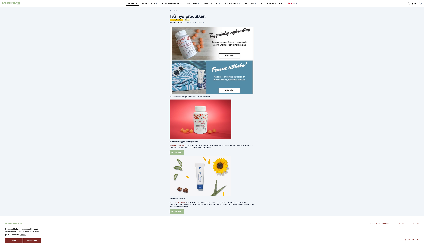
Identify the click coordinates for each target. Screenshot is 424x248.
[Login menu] (420, 3)
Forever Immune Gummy (178, 145)
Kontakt (416, 223)
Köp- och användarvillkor (379, 223)
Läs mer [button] (23, 235)
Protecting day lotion (177, 202)
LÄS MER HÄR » (176, 152)
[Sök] (409, 3)
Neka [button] (14, 240)
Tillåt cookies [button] (32, 240)
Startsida (401, 223)
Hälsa (187, 20)
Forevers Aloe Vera (176, 20)
